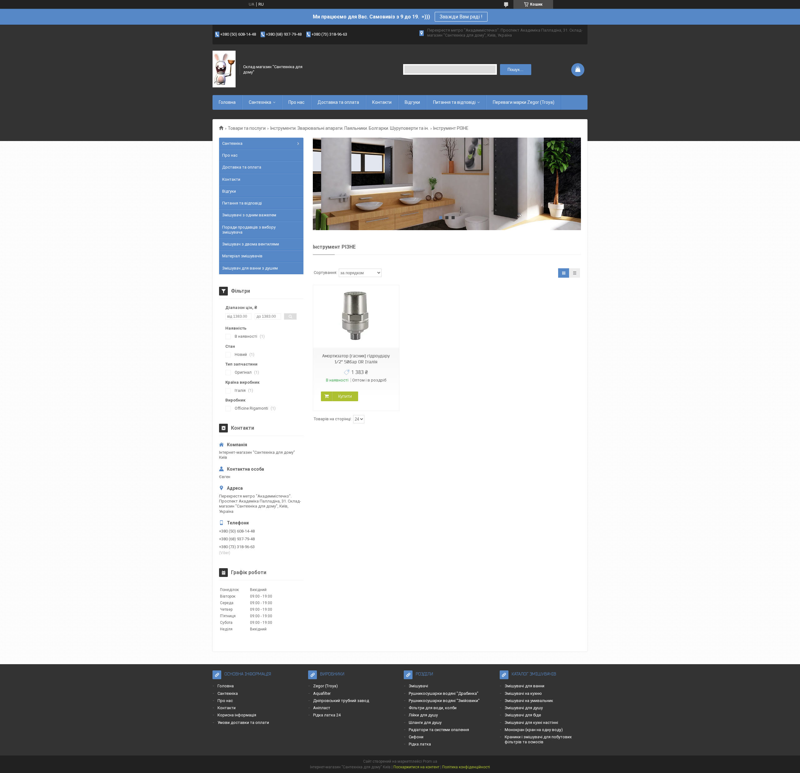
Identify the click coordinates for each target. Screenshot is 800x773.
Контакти (382, 102)
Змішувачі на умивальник (529, 700)
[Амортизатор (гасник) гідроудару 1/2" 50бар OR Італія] (356, 316)
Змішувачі (418, 686)
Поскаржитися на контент (416, 767)
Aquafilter (322, 693)
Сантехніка (260, 102)
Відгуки (412, 102)
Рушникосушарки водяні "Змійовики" (444, 700)
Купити (345, 396)
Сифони (416, 737)
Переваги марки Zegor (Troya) (523, 102)
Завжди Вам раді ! (461, 17)
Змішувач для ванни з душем (250, 268)
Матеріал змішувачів (242, 256)
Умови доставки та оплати (243, 722)
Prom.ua (430, 761)
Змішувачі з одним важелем (249, 215)
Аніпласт (321, 707)
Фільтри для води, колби (433, 707)
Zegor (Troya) (325, 686)
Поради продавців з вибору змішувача (249, 230)
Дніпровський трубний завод (341, 700)
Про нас (296, 102)
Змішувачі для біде (523, 715)
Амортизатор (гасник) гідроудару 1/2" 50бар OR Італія (356, 358)
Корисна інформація (237, 715)
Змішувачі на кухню (523, 693)
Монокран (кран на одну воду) (534, 729)
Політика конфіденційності (466, 767)
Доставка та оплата (338, 102)
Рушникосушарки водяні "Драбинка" (443, 693)
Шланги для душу (425, 722)
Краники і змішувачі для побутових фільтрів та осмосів (538, 739)
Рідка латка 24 (327, 715)
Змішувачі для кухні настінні (531, 722)
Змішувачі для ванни (524, 686)
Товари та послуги (247, 128)
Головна (227, 102)
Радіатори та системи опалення (439, 729)
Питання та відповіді (454, 102)
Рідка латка (420, 744)
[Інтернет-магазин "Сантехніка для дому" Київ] (224, 69)
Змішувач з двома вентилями (250, 244)
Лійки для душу (423, 715)
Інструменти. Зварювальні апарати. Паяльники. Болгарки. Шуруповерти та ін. (349, 128)
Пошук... (515, 69)
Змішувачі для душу (524, 707)
